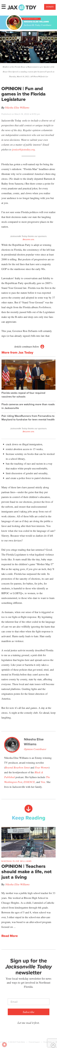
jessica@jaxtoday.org (23, 149)
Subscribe (28, 1012)
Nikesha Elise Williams (17, 107)
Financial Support (34, 1042)
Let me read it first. (29, 1023)
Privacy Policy (47, 1042)
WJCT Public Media (19, 1042)
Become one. (28, 239)
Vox (43, 782)
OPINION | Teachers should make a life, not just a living (26, 872)
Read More (9, 936)
